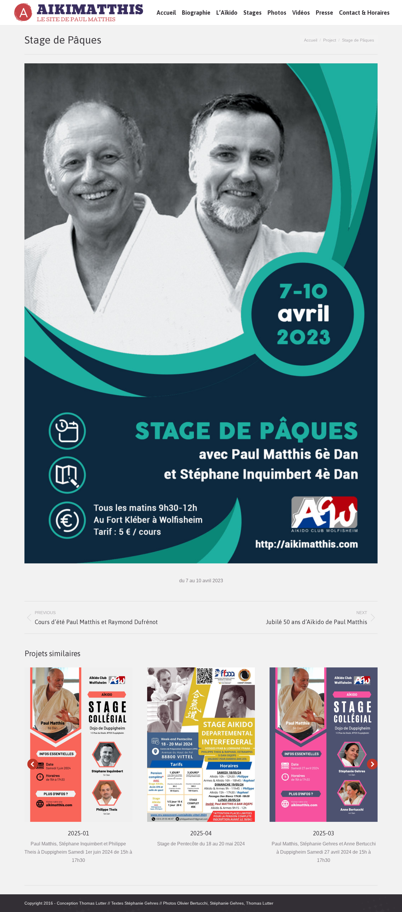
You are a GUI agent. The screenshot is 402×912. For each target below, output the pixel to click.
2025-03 (323, 833)
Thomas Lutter (93, 903)
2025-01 (78, 833)
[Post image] (78, 744)
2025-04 (201, 833)
